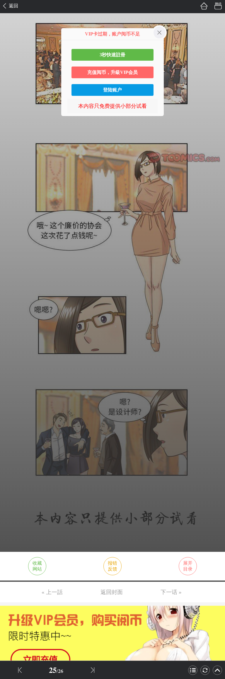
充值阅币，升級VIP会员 (112, 72)
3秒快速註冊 (112, 54)
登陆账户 (112, 89)
